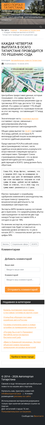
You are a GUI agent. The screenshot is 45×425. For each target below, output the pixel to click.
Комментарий (11, 275)
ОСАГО (28, 131)
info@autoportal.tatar (11, 393)
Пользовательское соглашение (16, 411)
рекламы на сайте (22, 396)
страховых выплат (30, 118)
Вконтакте (39, 416)
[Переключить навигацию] (41, 3)
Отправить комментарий (23, 289)
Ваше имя (9, 265)
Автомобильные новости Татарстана (26, 60)
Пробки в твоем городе (22, 356)
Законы (6, 244)
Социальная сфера (20, 244)
